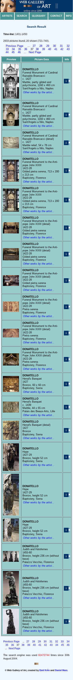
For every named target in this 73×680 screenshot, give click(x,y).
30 (54, 45)
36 (25, 49)
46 (19, 52)
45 (13, 52)
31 (61, 45)
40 (49, 49)
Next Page (35, 52)
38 (37, 49)
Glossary (38, 15)
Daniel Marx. (61, 670)
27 (34, 45)
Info (69, 15)
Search (22, 15)
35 (19, 49)
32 (68, 45)
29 (47, 45)
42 (61, 49)
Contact (56, 15)
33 (7, 49)
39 (43, 49)
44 (7, 52)
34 (13, 49)
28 (40, 45)
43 (68, 49)
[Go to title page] (32, 11)
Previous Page (14, 45)
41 (55, 49)
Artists (7, 15)
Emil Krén (44, 670)
